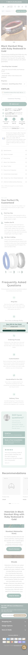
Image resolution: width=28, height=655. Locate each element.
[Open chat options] (24, 647)
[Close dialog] (27, 323)
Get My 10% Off (14, 330)
